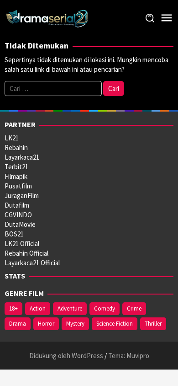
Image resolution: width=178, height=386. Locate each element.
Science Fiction (114, 323)
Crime (134, 308)
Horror (46, 323)
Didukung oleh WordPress (66, 355)
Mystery (75, 323)
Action (38, 308)
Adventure (70, 308)
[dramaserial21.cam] (47, 17)
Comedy (104, 308)
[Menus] (166, 18)
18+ (13, 308)
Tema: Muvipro (128, 355)
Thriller (153, 323)
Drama (17, 323)
